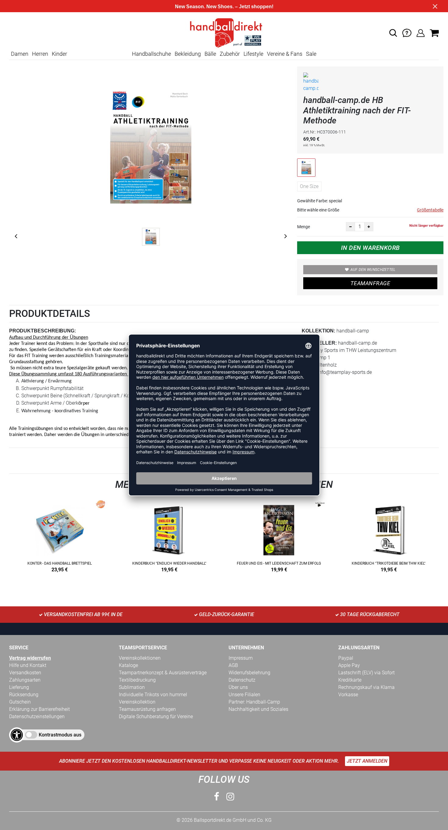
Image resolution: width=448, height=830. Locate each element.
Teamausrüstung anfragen (147, 709)
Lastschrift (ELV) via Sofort (366, 673)
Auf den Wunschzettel (373, 270)
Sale (311, 54)
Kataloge (128, 665)
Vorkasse (348, 694)
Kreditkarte (349, 680)
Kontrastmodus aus (60, 735)
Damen (19, 54)
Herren (40, 54)
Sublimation (132, 687)
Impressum (241, 658)
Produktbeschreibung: (42, 330)
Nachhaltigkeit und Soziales (258, 709)
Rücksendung (23, 694)
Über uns (238, 687)
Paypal (345, 658)
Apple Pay (349, 665)
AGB (233, 665)
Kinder (59, 54)
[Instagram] (230, 796)
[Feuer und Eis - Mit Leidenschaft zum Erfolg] (279, 535)
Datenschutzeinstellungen (37, 716)
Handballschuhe (151, 54)
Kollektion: (318, 330)
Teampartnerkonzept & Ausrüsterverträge (163, 673)
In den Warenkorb (370, 247)
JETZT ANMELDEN (367, 761)
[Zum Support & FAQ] (406, 32)
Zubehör (230, 54)
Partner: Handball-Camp (254, 702)
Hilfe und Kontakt (27, 665)
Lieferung (19, 687)
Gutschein (20, 702)
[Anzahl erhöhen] (368, 226)
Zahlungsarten (25, 680)
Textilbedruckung (137, 680)
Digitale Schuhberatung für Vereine (156, 716)
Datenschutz (242, 680)
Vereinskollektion (137, 702)
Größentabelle (430, 210)
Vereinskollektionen (140, 658)
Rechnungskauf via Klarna (366, 687)
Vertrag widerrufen (30, 658)
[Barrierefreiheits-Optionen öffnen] (16, 735)
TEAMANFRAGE (370, 283)
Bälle (210, 54)
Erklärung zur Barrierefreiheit (39, 709)
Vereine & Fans (284, 54)
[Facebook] (216, 796)
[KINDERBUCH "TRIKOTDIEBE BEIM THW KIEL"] (388, 535)
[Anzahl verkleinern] (350, 226)
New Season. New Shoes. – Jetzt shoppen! (224, 6)
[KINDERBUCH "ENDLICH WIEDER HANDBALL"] (169, 535)
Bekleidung (188, 54)
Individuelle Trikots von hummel (153, 694)
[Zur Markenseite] (310, 83)
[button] (393, 32)
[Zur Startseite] (224, 32)
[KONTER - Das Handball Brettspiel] (59, 535)
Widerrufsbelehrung (249, 673)
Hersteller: (319, 343)
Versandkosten (25, 673)
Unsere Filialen (244, 694)
